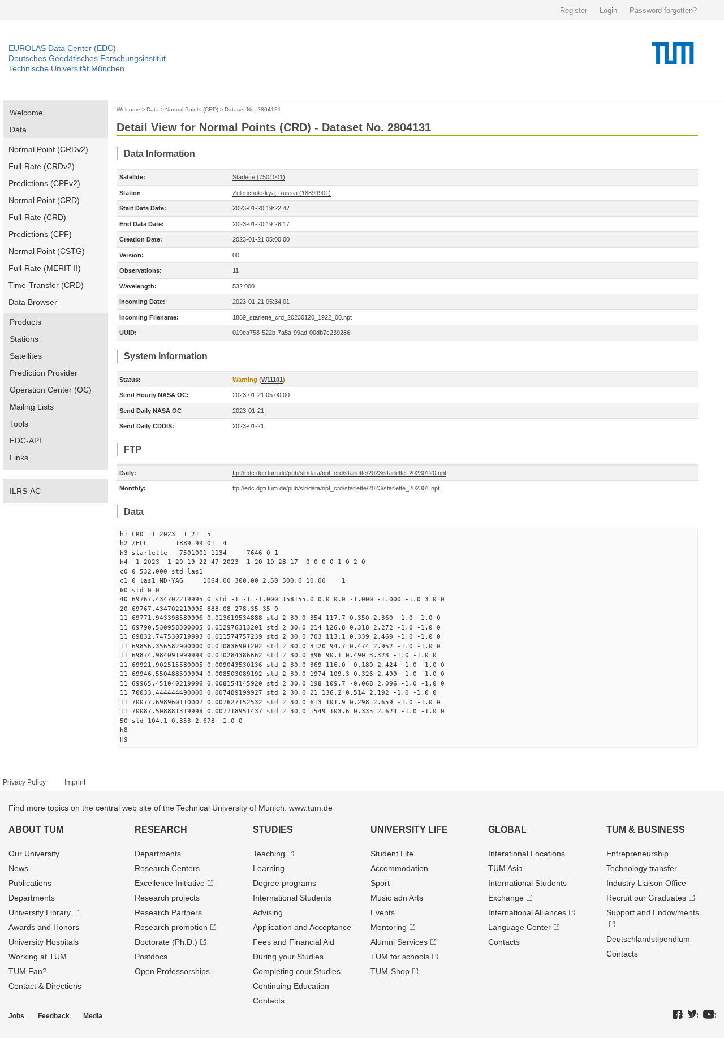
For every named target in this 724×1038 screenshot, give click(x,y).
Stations (24, 338)
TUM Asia (505, 868)
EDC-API (25, 440)
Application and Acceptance (302, 927)
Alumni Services (399, 941)
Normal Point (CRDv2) (48, 149)
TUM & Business (645, 829)
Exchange (506, 897)
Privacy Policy (24, 782)
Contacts (269, 1000)
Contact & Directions (44, 985)
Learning (269, 868)
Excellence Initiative (170, 883)
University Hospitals (43, 941)
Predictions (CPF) (40, 234)
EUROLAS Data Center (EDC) (62, 48)
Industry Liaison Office (646, 883)
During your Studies (288, 956)
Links (19, 457)
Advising (268, 912)
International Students (292, 897)
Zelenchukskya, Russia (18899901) (281, 192)
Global (507, 829)
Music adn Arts (396, 897)
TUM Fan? (27, 971)
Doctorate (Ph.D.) (166, 941)
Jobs (16, 1016)
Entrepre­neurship (637, 853)
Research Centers (167, 868)
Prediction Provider (43, 372)
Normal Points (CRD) (191, 109)
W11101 (272, 379)
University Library (39, 912)
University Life (409, 829)
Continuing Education (291, 985)
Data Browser (32, 302)
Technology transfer (641, 868)
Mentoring (388, 927)
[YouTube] (709, 1015)
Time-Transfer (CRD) (46, 285)
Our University (33, 853)
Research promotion (171, 927)
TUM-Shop (390, 971)
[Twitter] (693, 1015)
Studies (273, 829)
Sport (380, 883)
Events (382, 912)
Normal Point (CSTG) (46, 251)
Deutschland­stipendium (648, 939)
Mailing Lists (32, 406)
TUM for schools (399, 956)
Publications (29, 883)
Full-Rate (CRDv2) (41, 166)
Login (608, 10)
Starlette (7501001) (258, 177)
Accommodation (399, 868)
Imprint (74, 782)
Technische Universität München (66, 68)
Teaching (269, 853)
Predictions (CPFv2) (44, 183)
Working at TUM (37, 956)
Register (573, 10)
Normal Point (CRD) (44, 200)
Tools (19, 423)
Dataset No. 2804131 (253, 109)
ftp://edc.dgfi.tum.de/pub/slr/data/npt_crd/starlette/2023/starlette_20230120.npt (339, 473)
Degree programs (284, 883)
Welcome (26, 112)
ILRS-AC (25, 491)
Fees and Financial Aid (293, 941)
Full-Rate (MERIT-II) (44, 268)
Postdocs (151, 956)
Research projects (167, 897)
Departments (31, 897)
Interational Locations (526, 853)
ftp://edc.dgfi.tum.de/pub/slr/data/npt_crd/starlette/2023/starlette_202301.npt (335, 488)
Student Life (391, 853)
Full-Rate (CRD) (37, 217)
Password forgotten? (663, 10)
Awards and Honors (43, 927)
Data (18, 129)
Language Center (519, 927)
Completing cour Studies (297, 971)
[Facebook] (678, 1015)
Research (161, 829)
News (18, 868)
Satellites (26, 355)
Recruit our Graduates (646, 897)
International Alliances (527, 912)
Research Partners (168, 912)
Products (25, 321)
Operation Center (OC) (51, 389)
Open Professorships (172, 971)
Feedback (54, 1016)
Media (92, 1016)
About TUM (35, 829)
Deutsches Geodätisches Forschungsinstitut (87, 58)
